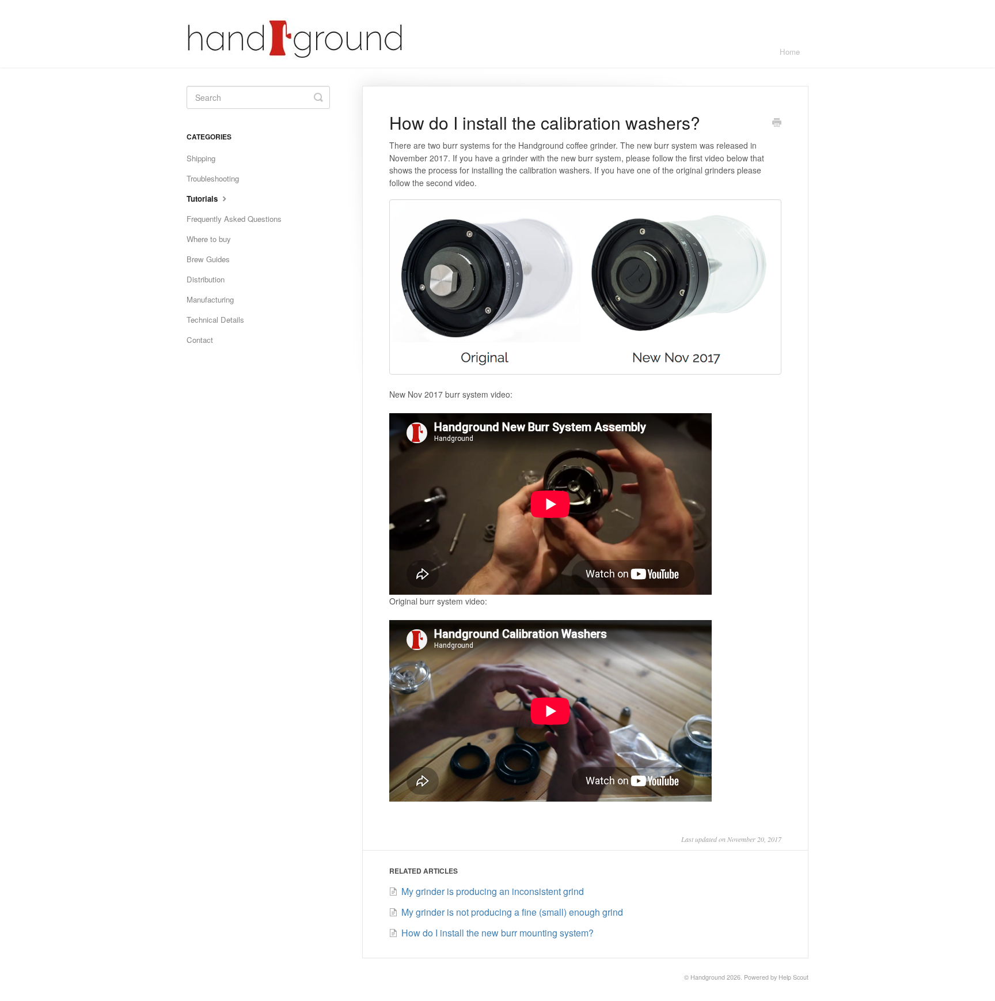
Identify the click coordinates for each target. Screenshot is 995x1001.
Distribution (206, 279)
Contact (200, 339)
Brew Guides (208, 259)
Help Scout (793, 977)
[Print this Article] (776, 123)
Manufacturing (210, 299)
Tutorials (203, 198)
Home (790, 51)
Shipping (201, 158)
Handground (707, 977)
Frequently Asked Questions (234, 218)
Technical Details (215, 319)
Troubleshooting (213, 178)
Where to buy (209, 238)
